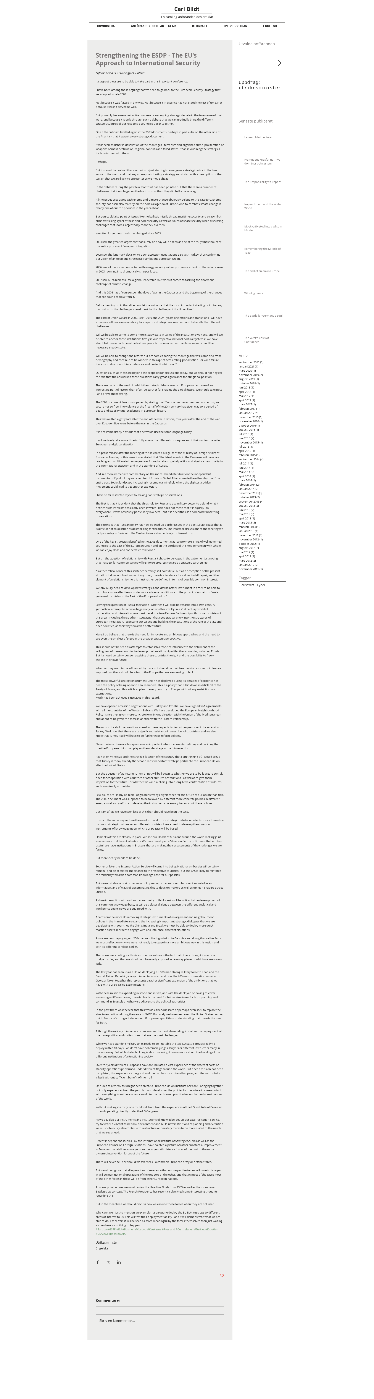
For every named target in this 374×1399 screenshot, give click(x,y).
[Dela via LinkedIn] (119, 1262)
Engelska (102, 1248)
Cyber (261, 585)
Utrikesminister (107, 1242)
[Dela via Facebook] (98, 1262)
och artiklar (204, 17)
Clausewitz (246, 585)
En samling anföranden (178, 17)
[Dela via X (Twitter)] (108, 1262)
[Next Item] (279, 63)
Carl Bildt (187, 9)
